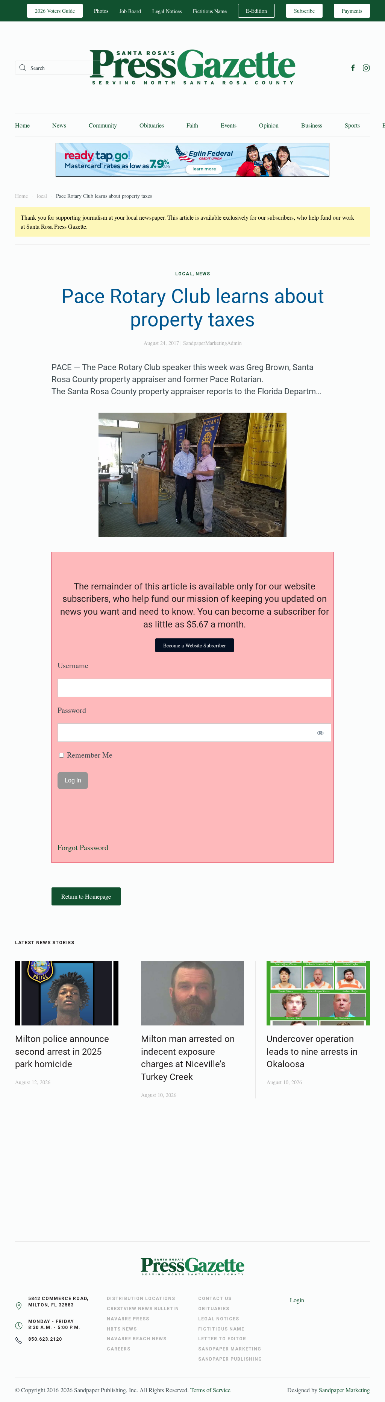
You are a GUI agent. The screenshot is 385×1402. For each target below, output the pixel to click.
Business (311, 125)
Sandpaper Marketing (344, 1390)
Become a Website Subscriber (194, 645)
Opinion (269, 125)
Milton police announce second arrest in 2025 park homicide (62, 1051)
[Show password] (320, 732)
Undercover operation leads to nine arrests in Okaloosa (312, 1051)
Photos (101, 10)
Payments (352, 10)
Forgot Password (83, 847)
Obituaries (151, 125)
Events (228, 125)
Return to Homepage (86, 896)
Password (72, 710)
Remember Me (88, 755)
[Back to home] (192, 67)
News (59, 125)
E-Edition (256, 10)
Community (103, 125)
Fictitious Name (210, 11)
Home (22, 125)
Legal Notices (167, 11)
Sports (352, 125)
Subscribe (304, 10)
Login (297, 1300)
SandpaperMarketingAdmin (212, 342)
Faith (192, 125)
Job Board (130, 11)
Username (73, 665)
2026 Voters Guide (55, 10)
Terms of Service (210, 1390)
